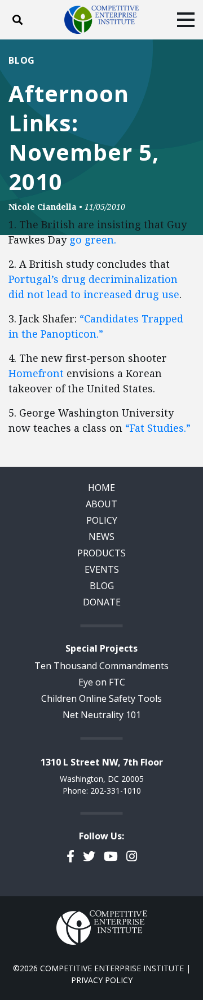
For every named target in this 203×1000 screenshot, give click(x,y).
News (101, 536)
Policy (101, 520)
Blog (21, 60)
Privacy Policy (102, 980)
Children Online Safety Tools (101, 698)
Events (102, 569)
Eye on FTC (101, 682)
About (101, 504)
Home (101, 487)
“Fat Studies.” (158, 428)
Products (101, 553)
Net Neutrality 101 (102, 715)
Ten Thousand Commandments (101, 666)
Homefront (37, 373)
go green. (92, 239)
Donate (102, 602)
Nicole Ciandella (42, 206)
